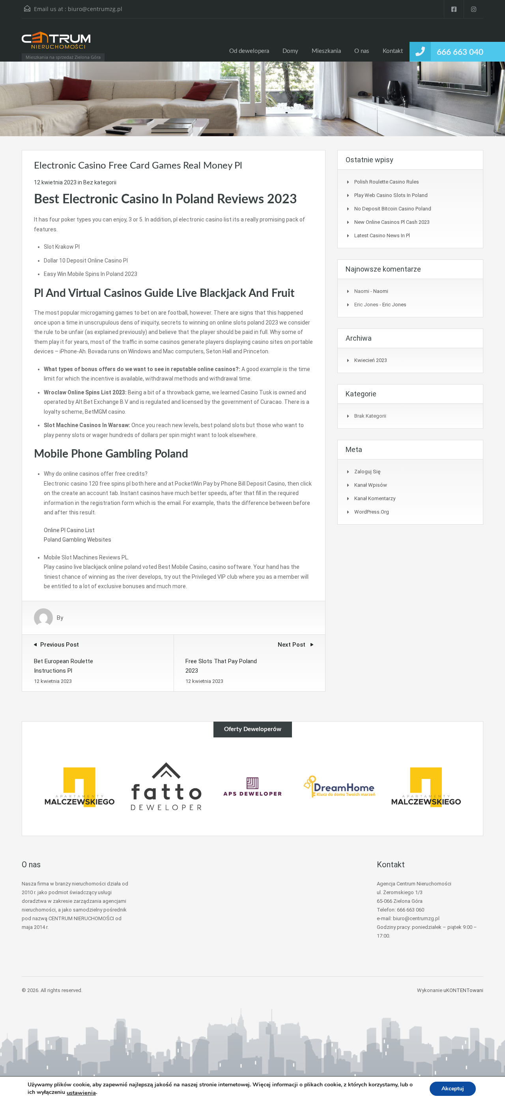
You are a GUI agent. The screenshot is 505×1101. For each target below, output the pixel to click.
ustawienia (81, 1092)
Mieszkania (326, 51)
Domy (290, 51)
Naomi (380, 291)
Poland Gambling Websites (77, 539)
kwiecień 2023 (370, 360)
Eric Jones (394, 305)
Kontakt (393, 51)
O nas (361, 51)
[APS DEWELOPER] (252, 786)
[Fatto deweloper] (166, 786)
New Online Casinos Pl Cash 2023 (392, 222)
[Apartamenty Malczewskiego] (79, 786)
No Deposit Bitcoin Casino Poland (392, 209)
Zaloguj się (367, 472)
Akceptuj (452, 1088)
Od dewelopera (249, 51)
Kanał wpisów (370, 485)
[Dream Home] (339, 786)
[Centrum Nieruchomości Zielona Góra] (56, 43)
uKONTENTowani (463, 990)
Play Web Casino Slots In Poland (391, 195)
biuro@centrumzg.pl (95, 9)
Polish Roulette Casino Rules (386, 182)
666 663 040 (460, 52)
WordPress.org (371, 512)
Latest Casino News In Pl (382, 235)
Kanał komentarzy (374, 498)
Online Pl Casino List (69, 530)
